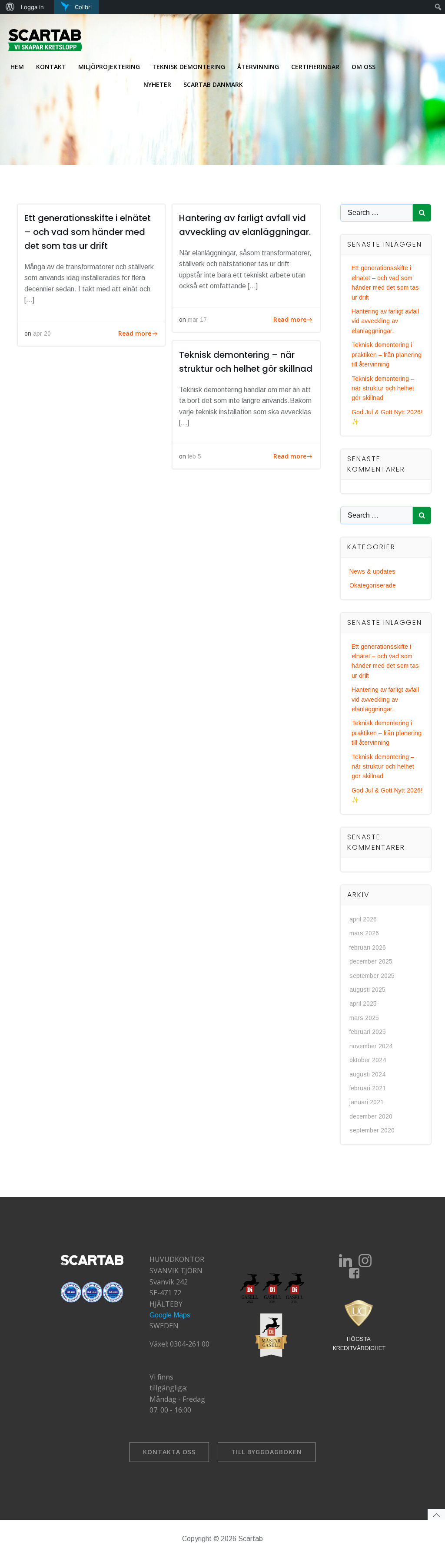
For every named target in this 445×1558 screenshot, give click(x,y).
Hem (17, 67)
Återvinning (258, 67)
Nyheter (157, 84)
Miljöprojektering (109, 67)
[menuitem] (9, 7)
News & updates (372, 571)
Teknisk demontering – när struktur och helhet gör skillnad (383, 388)
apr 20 (42, 333)
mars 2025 (364, 1017)
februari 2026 (367, 947)
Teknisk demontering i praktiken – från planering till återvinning (387, 354)
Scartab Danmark (213, 84)
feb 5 (194, 456)
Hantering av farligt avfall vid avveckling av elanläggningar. (385, 321)
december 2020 (370, 1116)
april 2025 (363, 1003)
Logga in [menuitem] (32, 6)
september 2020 (372, 1130)
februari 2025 (367, 1031)
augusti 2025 (367, 989)
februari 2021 (367, 1088)
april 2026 (363, 919)
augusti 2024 (367, 1074)
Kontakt (51, 67)
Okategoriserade (372, 585)
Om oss (363, 67)
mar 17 (197, 319)
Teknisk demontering (188, 67)
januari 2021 (366, 1102)
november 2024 (370, 1046)
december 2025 (370, 961)
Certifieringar (315, 67)
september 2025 (372, 975)
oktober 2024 (367, 1059)
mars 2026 (364, 933)
